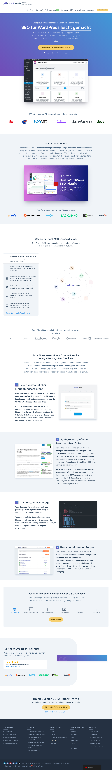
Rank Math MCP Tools (34, 750)
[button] (56, 183)
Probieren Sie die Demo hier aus (56, 53)
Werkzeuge (65, 10)
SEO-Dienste (93, 734)
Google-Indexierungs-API (12, 740)
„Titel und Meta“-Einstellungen (36, 742)
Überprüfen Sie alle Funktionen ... (18, 313)
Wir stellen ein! (55, 740)
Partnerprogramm (95, 740)
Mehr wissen (56, 619)
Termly (73, 743)
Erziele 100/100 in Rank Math (36, 734)
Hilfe (71, 10)
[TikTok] (19, 763)
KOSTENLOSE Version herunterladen (56, 712)
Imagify (73, 737)
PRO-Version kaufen (56, 707)
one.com (73, 731)
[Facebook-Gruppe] (7, 763)
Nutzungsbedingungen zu (30, 763)
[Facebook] (13, 763)
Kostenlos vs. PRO (95, 743)
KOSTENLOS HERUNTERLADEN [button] (56, 47)
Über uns (53, 731)
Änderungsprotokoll (10, 734)
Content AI (39, 10)
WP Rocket (74, 734)
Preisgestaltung (50, 10)
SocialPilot (74, 749)
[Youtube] (10, 763)
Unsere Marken (80, 10)
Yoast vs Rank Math (10, 737)
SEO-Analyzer (94, 731)
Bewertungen (8, 731)
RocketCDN (74, 740)
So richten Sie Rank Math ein (36, 731)
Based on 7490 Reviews (13, 666)
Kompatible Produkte (96, 737)
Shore (72, 746)
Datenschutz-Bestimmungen (59, 737)
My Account (91, 10)
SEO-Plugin (30, 10)
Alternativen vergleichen (97, 746)
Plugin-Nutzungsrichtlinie (61, 763)
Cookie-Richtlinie (45, 763)
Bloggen (53, 743)
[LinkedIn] (16, 763)
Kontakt (53, 734)
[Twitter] (5, 763)
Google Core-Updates (11, 743)
